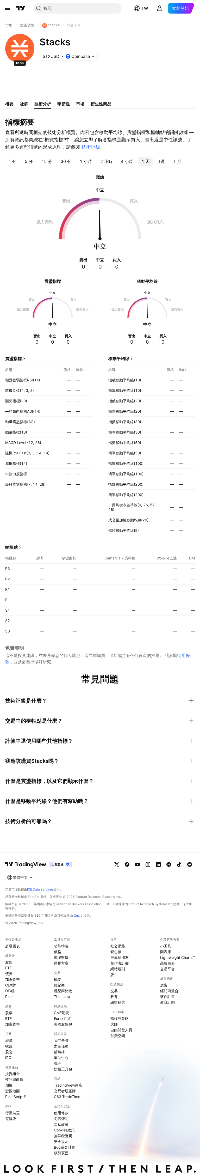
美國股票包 (63, 1024)
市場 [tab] (80, 103)
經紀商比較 (63, 991)
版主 (114, 974)
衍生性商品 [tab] (101, 103)
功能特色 (61, 946)
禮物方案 (61, 963)
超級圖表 (12, 946)
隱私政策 (61, 1124)
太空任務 (61, 1046)
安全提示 (61, 1141)
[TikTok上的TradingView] (179, 864)
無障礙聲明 (63, 1136)
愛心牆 (115, 951)
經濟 (8, 1040)
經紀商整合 (169, 991)
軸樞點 (11, 547)
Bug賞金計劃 (64, 1147)
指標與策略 (119, 1018)
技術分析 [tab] (42, 103)
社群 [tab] (24, 103)
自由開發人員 (121, 1030)
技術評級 (91, 147)
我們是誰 (61, 1040)
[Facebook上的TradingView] (127, 864)
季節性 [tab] (63, 103)
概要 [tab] (9, 103)
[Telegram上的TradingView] (168, 864)
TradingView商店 (68, 1085)
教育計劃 (167, 1002)
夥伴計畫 (167, 996)
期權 (8, 1085)
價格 (57, 951)
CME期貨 (61, 1012)
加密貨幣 (12, 979)
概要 (57, 979)
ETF (8, 968)
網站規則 (117, 969)
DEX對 (10, 991)
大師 (114, 1024)
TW (144, 8)
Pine (8, 996)
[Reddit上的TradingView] (189, 864)
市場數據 (61, 957)
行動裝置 (12, 1113)
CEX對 (10, 985)
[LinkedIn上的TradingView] (158, 864)
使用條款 (61, 1113)
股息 (8, 1052)
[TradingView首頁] (20, 8)
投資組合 (12, 1073)
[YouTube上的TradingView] (137, 864)
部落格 (59, 1052)
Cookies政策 (64, 1130)
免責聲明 (61, 1118)
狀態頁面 (61, 1153)
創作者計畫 (119, 963)
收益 (8, 1046)
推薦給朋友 (119, 957)
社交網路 (117, 946)
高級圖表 (167, 963)
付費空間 (117, 1035)
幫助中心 (61, 1057)
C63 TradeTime (67, 1096)
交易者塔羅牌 (65, 1091)
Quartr (78, 915)
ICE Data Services (40, 889)
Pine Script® (15, 1096)
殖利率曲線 (14, 1079)
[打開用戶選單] (159, 8)
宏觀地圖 (12, 1091)
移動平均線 (118, 358)
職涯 (57, 1063)
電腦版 (10, 1118)
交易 (114, 991)
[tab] (12, 161)
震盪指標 (13, 358)
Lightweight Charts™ (177, 957)
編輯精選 (117, 1002)
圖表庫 (165, 951)
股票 (8, 962)
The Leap (62, 996)
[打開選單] (7, 8)
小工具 (165, 946)
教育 (114, 996)
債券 (8, 973)
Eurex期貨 (62, 1018)
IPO (8, 1057)
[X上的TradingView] (116, 864)
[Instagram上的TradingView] (148, 864)
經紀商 (59, 985)
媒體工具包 (63, 1069)
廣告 (163, 985)
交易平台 (167, 969)
